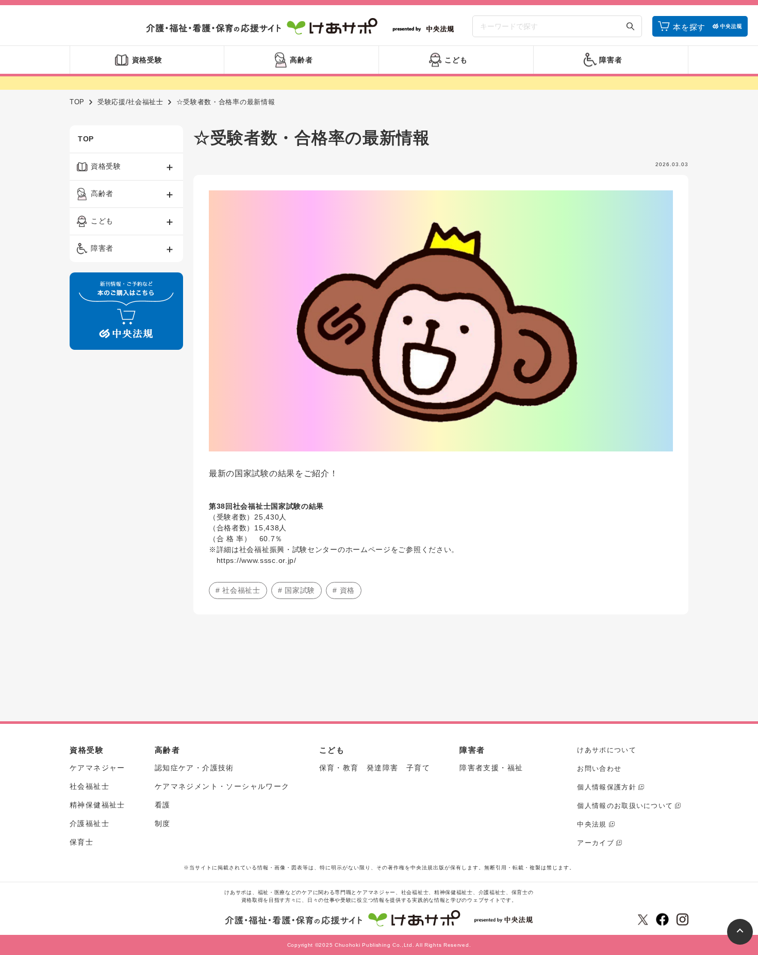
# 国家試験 (296, 590)
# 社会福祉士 (238, 590)
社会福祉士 (89, 786)
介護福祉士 (89, 823)
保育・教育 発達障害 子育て (375, 768)
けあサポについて (606, 750)
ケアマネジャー (97, 768)
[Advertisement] (126, 515)
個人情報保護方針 (606, 787)
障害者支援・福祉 (491, 768)
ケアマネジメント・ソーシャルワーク (222, 786)
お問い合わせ (599, 768)
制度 (163, 823)
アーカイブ (595, 843)
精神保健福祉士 (97, 805)
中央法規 (591, 824)
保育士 (81, 842)
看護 (163, 805)
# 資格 (344, 590)
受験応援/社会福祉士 (130, 102)
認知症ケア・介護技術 (194, 768)
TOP (77, 102)
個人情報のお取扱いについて (625, 806)
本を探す (689, 27)
